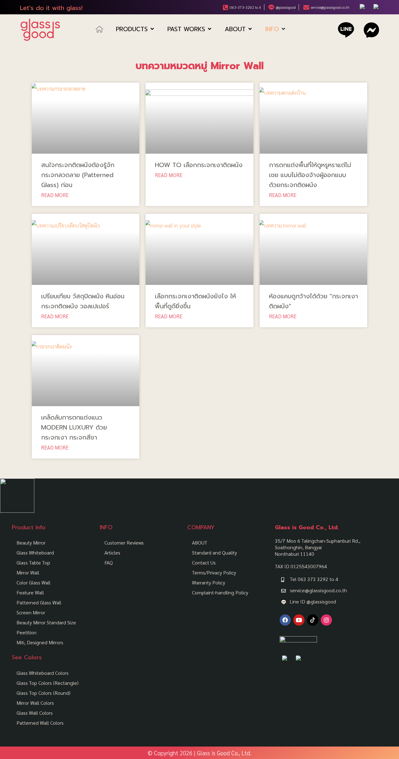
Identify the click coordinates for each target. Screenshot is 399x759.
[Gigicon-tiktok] (312, 620)
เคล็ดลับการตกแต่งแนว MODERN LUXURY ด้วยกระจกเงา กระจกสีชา (74, 427)
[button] (135, 29)
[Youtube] (299, 620)
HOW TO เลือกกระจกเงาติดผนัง (199, 165)
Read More (55, 194)
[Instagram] (326, 620)
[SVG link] (40, 29)
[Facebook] (285, 620)
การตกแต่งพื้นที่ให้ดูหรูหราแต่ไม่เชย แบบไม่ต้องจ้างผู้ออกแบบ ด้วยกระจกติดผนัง (310, 175)
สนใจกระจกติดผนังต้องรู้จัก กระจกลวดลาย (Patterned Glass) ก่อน (77, 175)
